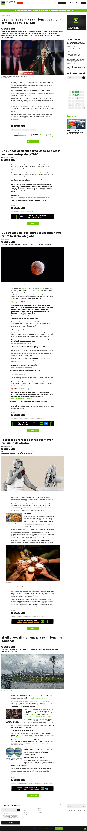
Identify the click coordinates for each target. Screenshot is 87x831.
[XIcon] (73, 3)
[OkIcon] (79, 3)
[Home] (3, 3)
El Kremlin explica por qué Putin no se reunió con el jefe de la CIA (75, 49)
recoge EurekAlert (30, 737)
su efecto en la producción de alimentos (40, 716)
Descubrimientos (26, 616)
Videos (25, 810)
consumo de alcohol (16, 501)
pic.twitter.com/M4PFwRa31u (21, 398)
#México (26, 302)
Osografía (71, 116)
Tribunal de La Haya (16, 129)
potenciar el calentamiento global (39, 719)
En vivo (20, 2)
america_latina (40, 418)
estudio (15, 497)
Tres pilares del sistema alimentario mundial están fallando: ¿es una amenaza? (12, 721)
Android (54, 806)
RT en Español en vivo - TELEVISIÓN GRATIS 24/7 (73, 28)
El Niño (13, 702)
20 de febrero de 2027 (38, 382)
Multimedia (62, 7)
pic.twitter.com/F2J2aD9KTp (21, 343)
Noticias (8, 7)
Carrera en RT (41, 814)
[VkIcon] (68, 3)
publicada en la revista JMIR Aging (28, 504)
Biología (13, 783)
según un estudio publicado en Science (37, 698)
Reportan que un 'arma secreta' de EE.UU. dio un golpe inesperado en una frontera (76, 43)
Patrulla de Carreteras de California (36, 173)
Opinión (48, 7)
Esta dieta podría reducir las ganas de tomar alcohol (14, 524)
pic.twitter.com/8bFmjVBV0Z (21, 367)
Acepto (74, 80)
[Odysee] (74, 810)
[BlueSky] (77, 3)
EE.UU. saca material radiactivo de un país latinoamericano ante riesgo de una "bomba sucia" (75, 61)
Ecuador (45, 783)
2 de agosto (22, 405)
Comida (22, 211)
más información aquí (48, 828)
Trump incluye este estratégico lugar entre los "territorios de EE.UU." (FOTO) (76, 66)
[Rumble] (70, 3)
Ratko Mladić (25, 129)
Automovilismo (15, 211)
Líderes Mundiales (27, 816)
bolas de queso (31, 165)
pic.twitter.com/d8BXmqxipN (21, 315)
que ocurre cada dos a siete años (35, 702)
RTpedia (25, 814)
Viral (20, 7)
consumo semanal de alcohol (32, 520)
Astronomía (14, 418)
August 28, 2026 (32, 318)
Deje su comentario (32, 142)
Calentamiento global (22, 783)
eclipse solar (25, 288)
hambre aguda (33, 714)
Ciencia (21, 418)
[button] (76, 20)
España (26, 418)
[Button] (55, 2)
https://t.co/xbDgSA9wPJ (20, 197)
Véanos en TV (62, 2)
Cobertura (40, 812)
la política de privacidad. (75, 81)
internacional (33, 129)
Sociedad (32, 418)
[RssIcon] (85, 810)
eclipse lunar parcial (34, 290)
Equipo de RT (78, 7)
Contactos (40, 808)
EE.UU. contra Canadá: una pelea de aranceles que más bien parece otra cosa (75, 132)
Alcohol (13, 616)
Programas (33, 7)
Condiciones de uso (42, 816)
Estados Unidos (30, 211)
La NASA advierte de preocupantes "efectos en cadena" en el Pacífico (14, 758)
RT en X (11, 822)
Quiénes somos (41, 806)
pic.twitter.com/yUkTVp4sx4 (39, 197)
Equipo (39, 810)
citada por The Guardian (22, 725)
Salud (43, 616)
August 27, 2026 (40, 201)
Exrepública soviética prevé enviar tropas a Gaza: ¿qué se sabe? (75, 54)
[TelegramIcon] (75, 3)
